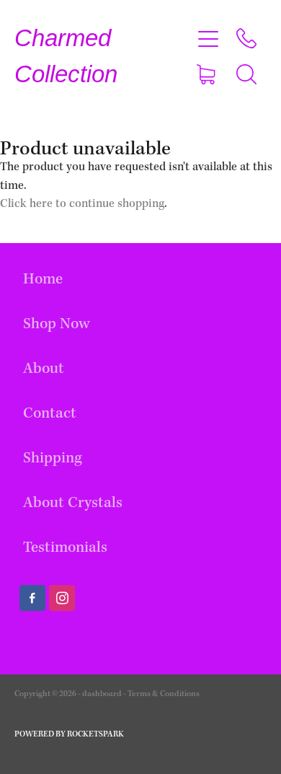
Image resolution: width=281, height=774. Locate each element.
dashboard (102, 694)
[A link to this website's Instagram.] (62, 598)
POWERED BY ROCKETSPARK (69, 734)
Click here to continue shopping (82, 204)
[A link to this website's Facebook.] (32, 598)
